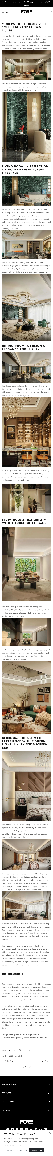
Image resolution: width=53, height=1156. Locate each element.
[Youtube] (40, 1126)
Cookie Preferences (17, 1150)
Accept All (37, 1150)
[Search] (8, 8)
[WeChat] (31, 1126)
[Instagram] (7, 1126)
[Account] (50, 8)
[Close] (50, 1133)
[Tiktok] (26, 1126)
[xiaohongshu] (36, 1126)
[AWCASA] (26, 8)
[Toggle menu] (2, 8)
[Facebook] (12, 1126)
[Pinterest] (45, 1126)
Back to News (26, 1063)
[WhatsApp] (17, 1126)
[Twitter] (21, 1126)
